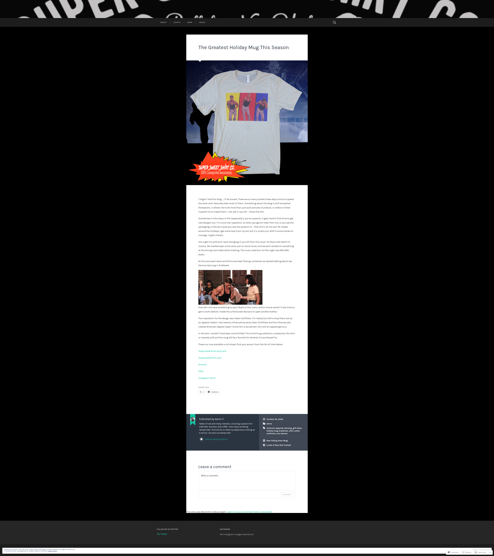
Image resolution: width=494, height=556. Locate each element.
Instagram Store (206, 378)
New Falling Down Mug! (277, 440)
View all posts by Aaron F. (216, 439)
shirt (291, 431)
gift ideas (297, 428)
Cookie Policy (52, 551)
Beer (189, 22)
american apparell (275, 428)
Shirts (177, 22)
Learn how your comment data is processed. (250, 511)
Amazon (202, 364)
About (163, 22)
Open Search (334, 22)
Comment (287, 494)
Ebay (200, 371)
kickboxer (283, 431)
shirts (269, 424)
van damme (282, 433)
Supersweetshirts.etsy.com (212, 351)
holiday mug (272, 431)
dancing (288, 428)
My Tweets (162, 534)
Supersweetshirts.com (210, 357)
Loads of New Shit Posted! (279, 445)
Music (202, 22)
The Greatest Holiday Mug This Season (243, 47)
